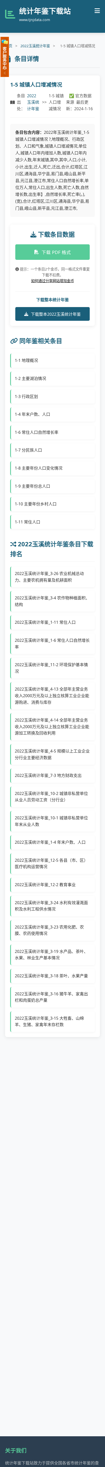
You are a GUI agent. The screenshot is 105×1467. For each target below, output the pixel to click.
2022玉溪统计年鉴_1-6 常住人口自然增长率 (52, 643)
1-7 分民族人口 (28, 450)
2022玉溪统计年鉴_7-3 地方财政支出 (48, 775)
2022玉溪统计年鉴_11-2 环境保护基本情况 (51, 668)
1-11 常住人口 (27, 522)
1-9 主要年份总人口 (32, 486)
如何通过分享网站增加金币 (52, 280)
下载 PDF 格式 (56, 252)
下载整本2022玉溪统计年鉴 (56, 314)
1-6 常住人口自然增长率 (36, 432)
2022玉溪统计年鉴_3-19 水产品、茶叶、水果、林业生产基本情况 (51, 955)
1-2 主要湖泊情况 (30, 378)
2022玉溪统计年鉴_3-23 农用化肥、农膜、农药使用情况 (49, 930)
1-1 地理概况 (26, 360)
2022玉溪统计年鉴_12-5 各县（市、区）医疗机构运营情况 (51, 863)
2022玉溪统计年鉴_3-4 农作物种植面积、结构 (52, 601)
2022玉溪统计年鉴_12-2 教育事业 (45, 884)
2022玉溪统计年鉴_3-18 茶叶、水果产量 (51, 976)
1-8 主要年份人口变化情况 (38, 468)
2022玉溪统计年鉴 (35, 45)
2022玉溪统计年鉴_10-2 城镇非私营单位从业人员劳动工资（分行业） (51, 797)
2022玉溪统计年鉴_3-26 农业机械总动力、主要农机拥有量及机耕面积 (49, 577)
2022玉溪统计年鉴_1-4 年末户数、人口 (50, 842)
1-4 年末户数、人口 (32, 414)
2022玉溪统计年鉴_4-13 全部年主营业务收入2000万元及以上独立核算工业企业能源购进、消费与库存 (52, 695)
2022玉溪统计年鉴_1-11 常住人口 (45, 622)
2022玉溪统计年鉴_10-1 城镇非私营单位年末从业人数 (51, 821)
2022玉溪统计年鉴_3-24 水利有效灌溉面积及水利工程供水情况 (51, 906)
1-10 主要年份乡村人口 (36, 504)
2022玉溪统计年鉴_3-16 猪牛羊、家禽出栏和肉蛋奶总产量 (51, 997)
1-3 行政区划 (26, 396)
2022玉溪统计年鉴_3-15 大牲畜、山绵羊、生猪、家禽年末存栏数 (49, 1021)
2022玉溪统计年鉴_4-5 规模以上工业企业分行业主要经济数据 (52, 754)
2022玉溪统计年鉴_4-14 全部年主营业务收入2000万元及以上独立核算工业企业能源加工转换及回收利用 (52, 726)
